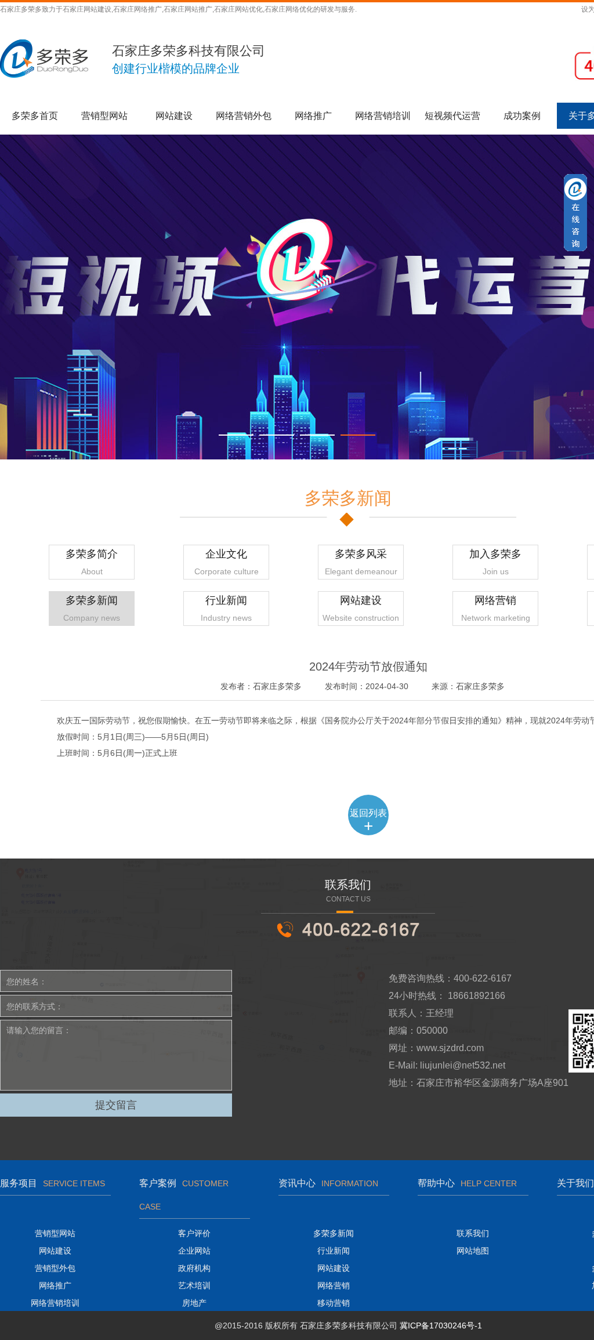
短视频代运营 (452, 116)
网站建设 (174, 116)
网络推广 (313, 116)
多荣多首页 (35, 116)
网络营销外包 (243, 116)
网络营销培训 (383, 116)
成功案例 (522, 116)
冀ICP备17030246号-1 (441, 1325)
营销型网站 (104, 116)
